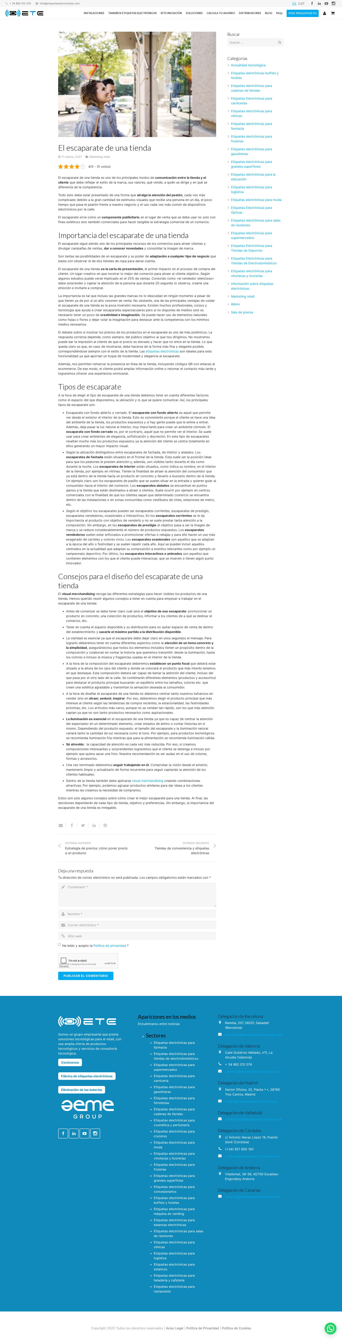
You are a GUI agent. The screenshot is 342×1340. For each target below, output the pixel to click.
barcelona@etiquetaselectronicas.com (253, 1035)
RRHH (235, 304)
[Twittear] (82, 825)
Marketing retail (99, 156)
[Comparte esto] (71, 825)
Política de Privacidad (202, 1328)
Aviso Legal (174, 1328)
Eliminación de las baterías (81, 1090)
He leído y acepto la (95, 946)
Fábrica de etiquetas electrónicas (87, 1076)
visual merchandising (147, 781)
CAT (301, 4)
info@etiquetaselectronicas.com (60, 3)
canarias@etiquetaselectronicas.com (252, 1197)
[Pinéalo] (104, 825)
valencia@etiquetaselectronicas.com (252, 1072)
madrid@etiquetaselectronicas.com (251, 1101)
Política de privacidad (109, 946)
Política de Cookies (236, 1328)
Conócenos (70, 1062)
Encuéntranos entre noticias (159, 1024)
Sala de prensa (242, 312)
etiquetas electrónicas (162, 351)
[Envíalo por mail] (62, 825)
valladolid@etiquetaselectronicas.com (253, 1119)
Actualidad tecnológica (248, 65)
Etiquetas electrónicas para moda (256, 200)
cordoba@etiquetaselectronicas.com (252, 1156)
